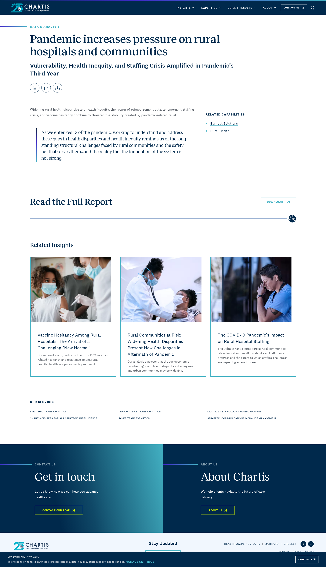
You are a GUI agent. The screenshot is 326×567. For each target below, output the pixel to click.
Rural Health (219, 131)
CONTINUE (305, 559)
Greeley (290, 543)
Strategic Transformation (48, 411)
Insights (309, 551)
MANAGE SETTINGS (139, 561)
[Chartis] (30, 8)
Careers (297, 551)
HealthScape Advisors (242, 543)
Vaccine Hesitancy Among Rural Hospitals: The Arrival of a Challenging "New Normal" (69, 341)
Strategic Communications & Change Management (241, 418)
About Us (215, 510)
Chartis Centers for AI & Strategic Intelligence (63, 418)
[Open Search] (312, 8)
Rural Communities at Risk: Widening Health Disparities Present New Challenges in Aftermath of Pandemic (155, 344)
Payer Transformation (134, 418)
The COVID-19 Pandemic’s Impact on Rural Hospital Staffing (251, 338)
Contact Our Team (56, 510)
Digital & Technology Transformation (234, 411)
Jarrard (272, 543)
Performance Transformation (140, 411)
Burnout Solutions (224, 123)
